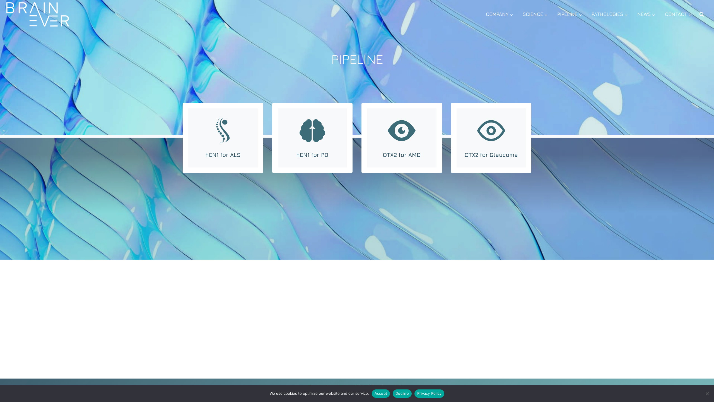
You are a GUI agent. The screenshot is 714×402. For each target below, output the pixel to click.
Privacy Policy (429, 393)
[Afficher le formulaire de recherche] (701, 14)
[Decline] (707, 393)
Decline (402, 393)
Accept (381, 393)
